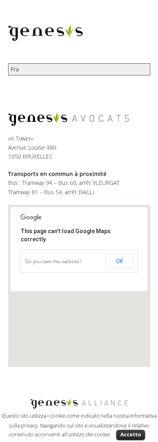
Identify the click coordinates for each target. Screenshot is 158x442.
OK (119, 261)
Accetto (130, 434)
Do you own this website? (53, 261)
